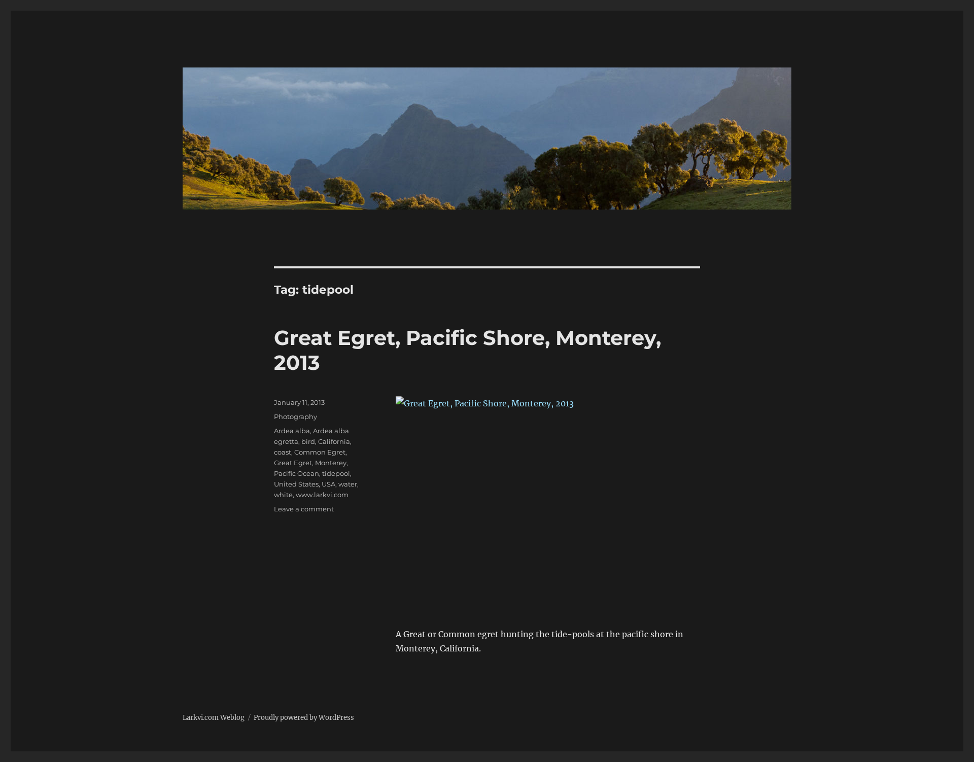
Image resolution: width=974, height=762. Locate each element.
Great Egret (293, 463)
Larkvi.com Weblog (214, 717)
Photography (295, 416)
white (283, 495)
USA (328, 484)
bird (308, 441)
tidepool (336, 473)
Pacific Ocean (296, 473)
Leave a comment (304, 509)
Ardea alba (292, 431)
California (334, 441)
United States (296, 484)
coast (282, 452)
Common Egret (319, 452)
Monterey (330, 463)
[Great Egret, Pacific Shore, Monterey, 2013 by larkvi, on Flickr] (548, 497)
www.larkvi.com (322, 495)
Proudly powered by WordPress (304, 717)
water (347, 484)
